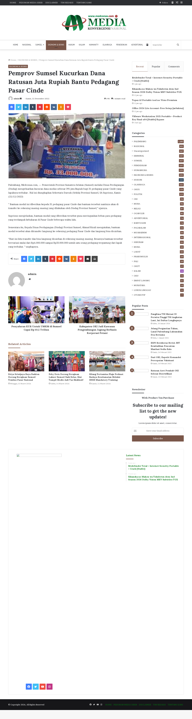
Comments (174, 66)
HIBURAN (138, 242)
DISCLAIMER (51, 2)
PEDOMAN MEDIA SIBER (30, 2)
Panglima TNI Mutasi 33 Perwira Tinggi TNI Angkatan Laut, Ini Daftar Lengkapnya (166, 317)
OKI (136, 199)
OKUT (137, 266)
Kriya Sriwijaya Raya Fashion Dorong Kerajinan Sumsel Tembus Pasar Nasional (23, 377)
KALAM (82, 44)
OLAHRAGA (107, 44)
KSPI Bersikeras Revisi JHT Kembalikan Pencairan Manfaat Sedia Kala (165, 346)
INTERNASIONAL (142, 237)
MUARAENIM (140, 232)
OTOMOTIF (139, 295)
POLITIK (138, 194)
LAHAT (137, 252)
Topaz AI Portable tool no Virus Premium (154, 100)
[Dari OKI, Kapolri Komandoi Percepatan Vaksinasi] (140, 361)
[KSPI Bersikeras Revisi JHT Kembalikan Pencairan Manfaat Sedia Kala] (140, 347)
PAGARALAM (140, 228)
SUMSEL (38, 44)
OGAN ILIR (139, 213)
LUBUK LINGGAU (142, 290)
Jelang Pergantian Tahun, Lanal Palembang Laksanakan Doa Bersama (166, 331)
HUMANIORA (140, 170)
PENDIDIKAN (121, 44)
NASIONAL (26, 44)
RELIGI (137, 208)
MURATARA (139, 285)
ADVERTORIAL (137, 44)
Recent (140, 66)
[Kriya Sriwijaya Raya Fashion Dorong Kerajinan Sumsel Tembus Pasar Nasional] (26, 361)
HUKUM (71, 44)
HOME (13, 2)
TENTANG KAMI (84, 2)
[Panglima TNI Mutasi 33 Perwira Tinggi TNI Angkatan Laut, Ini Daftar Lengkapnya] (140, 318)
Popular (156, 66)
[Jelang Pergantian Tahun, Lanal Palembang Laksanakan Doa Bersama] (140, 332)
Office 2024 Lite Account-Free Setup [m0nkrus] (158, 108)
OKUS (137, 189)
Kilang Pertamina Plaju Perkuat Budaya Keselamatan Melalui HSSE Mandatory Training (106, 377)
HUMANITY (93, 44)
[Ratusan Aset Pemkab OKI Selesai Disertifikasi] (140, 374)
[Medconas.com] (96, 22)
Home (13, 60)
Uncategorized (141, 151)
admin (16, 98)
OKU (136, 275)
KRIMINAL (139, 156)
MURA (137, 247)
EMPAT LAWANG (142, 280)
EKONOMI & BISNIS (56, 44)
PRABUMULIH (141, 256)
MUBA (137, 204)
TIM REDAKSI (67, 2)
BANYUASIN (140, 223)
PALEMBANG (140, 141)
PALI (136, 261)
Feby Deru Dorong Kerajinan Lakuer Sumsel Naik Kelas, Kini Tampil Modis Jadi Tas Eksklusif (66, 377)
